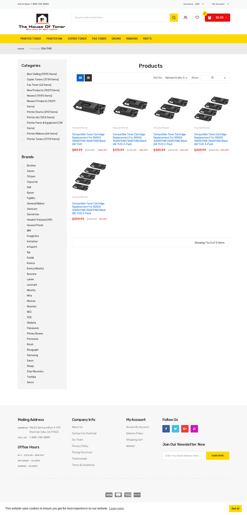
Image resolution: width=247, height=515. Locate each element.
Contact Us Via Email (84, 433)
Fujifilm (31, 198)
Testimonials (79, 458)
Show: (195, 77)
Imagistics (33, 236)
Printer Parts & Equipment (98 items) (45, 125)
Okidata (31, 322)
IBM (29, 230)
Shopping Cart (134, 439)
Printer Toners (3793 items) (43, 139)
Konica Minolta (35, 268)
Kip (28, 252)
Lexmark (32, 284)
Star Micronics (35, 371)
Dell (29, 187)
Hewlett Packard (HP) (39, 219)
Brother (31, 165)
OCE (29, 317)
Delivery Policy (134, 433)
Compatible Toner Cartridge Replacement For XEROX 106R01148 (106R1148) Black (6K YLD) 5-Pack (89, 208)
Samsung (32, 355)
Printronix (33, 339)
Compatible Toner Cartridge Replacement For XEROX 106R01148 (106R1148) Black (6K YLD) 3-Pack (170, 139)
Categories (31, 65)
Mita (29, 295)
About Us (77, 427)
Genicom (32, 209)
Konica (31, 263)
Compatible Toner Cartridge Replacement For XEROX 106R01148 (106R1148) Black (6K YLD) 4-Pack (211, 139)
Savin (30, 360)
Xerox (30, 382)
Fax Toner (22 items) (39, 84)
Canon (30, 171)
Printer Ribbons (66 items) (42, 133)
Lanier (30, 279)
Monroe (31, 301)
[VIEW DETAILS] (97, 146)
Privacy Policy (80, 446)
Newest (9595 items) (39, 95)
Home (21, 48)
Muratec (32, 306)
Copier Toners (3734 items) (43, 79)
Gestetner (33, 214)
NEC (29, 311)
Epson (30, 192)
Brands (28, 157)
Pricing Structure (82, 452)
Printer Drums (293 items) (42, 112)
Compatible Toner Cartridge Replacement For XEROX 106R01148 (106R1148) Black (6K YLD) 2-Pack (129, 139)
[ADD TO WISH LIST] (104, 146)
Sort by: (158, 77)
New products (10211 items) (43, 90)
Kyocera (31, 274)
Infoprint (32, 246)
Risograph (33, 349)
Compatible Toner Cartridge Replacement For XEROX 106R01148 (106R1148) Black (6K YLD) (89, 139)
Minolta (31, 290)
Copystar (32, 181)
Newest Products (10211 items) (41, 104)
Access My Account (137, 427)
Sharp (30, 366)
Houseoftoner (35, 225)
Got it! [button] (235, 508)
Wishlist (130, 446)
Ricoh (30, 344)
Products (35, 48)
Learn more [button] (116, 508)
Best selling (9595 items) (42, 74)
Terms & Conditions (83, 465)
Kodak (30, 257)
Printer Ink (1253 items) (40, 117)
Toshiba (31, 376)
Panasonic (33, 328)
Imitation (32, 241)
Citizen (31, 176)
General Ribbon (35, 203)
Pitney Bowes (35, 333)
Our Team (77, 439)
